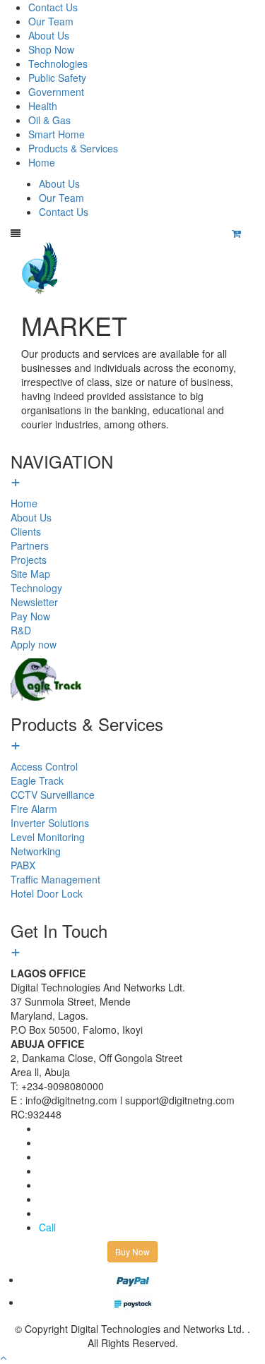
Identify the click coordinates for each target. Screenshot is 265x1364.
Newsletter (34, 602)
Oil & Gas (49, 120)
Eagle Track (37, 780)
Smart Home (56, 134)
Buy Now (132, 1251)
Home (41, 162)
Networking (36, 851)
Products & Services (73, 148)
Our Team (50, 21)
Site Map (30, 574)
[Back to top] (3, 1357)
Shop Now (51, 49)
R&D (21, 630)
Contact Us (53, 7)
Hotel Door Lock (47, 893)
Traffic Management (55, 879)
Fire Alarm (34, 809)
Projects (29, 560)
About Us (48, 35)
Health (42, 106)
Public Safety (57, 78)
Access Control (44, 766)
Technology (36, 588)
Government (56, 92)
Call (47, 1227)
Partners (30, 545)
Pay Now (30, 616)
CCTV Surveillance (53, 794)
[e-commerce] (42, 267)
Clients (26, 531)
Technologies (58, 63)
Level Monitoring (48, 837)
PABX (23, 865)
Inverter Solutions (50, 823)
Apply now (34, 644)
